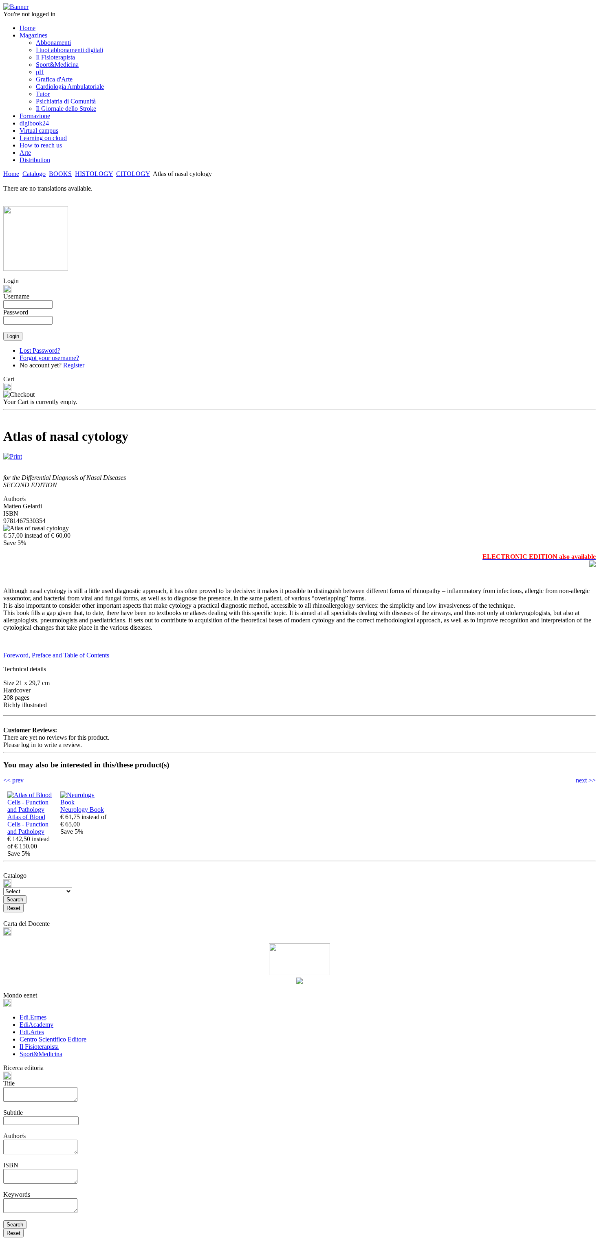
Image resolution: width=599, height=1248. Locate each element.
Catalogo (34, 173)
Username (16, 296)
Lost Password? (40, 350)
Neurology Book (82, 809)
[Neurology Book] (84, 802)
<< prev (13, 780)
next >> (586, 780)
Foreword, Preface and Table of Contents (56, 655)
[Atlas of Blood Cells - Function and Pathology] (31, 809)
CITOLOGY (133, 173)
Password (15, 312)
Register (73, 365)
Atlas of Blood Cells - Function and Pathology (27, 824)
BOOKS (60, 173)
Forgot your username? (49, 357)
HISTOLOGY (94, 173)
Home (11, 173)
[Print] (12, 454)
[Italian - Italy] (4, 181)
